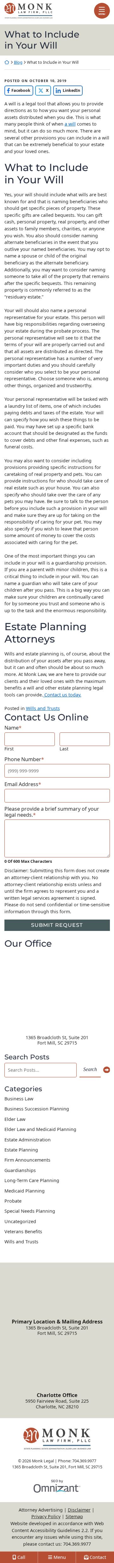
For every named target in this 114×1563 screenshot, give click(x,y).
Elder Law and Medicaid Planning (40, 1129)
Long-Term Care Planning (31, 1180)
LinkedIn (66, 90)
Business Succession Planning (36, 1109)
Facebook (17, 90)
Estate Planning (21, 1150)
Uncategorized (20, 1221)
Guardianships (20, 1170)
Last (64, 748)
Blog (18, 62)
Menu (101, 13)
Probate (13, 1201)
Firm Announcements (27, 1160)
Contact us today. (62, 695)
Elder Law (14, 1119)
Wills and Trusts (43, 708)
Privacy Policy (45, 1516)
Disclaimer (79, 1510)
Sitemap (74, 1516)
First (9, 748)
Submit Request (57, 925)
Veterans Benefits (23, 1231)
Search (90, 1069)
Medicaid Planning (24, 1191)
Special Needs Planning (29, 1211)
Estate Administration (27, 1140)
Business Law (18, 1099)
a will (70, 124)
